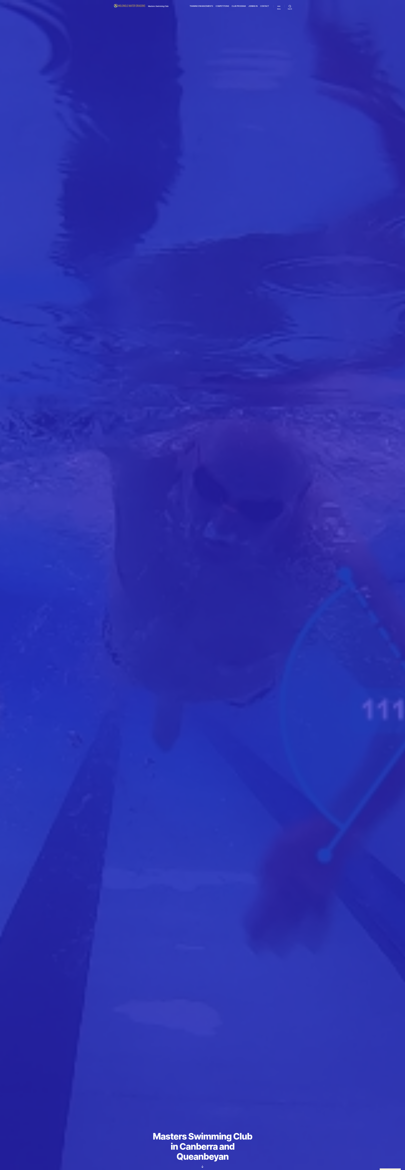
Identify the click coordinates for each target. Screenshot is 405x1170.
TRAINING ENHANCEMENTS (201, 6)
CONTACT (264, 6)
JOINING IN (253, 6)
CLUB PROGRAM (239, 6)
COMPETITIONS (222, 6)
